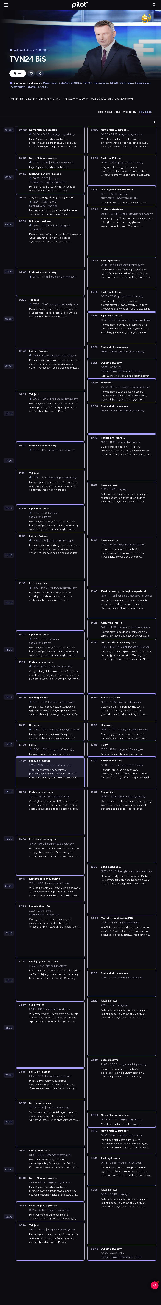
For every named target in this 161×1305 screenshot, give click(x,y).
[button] (154, 121)
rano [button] (117, 111)
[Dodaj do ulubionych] (31, 73)
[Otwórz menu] (6, 5)
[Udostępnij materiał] (40, 73)
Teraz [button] (108, 111)
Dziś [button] (100, 111)
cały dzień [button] (145, 111)
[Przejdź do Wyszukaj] (154, 5)
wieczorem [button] (129, 111)
